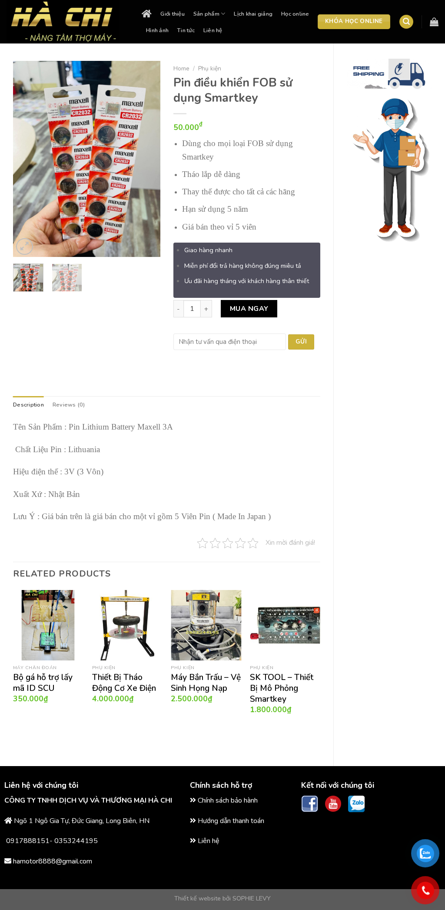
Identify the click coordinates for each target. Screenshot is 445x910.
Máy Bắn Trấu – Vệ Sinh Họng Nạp (206, 683)
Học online (295, 14)
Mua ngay (249, 308)
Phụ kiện (209, 68)
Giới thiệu (172, 14)
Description (28, 405)
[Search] (406, 22)
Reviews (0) (69, 405)
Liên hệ (212, 30)
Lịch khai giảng (253, 14)
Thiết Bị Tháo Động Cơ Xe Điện (124, 683)
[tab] (28, 404)
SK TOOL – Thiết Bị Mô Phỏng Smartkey (281, 688)
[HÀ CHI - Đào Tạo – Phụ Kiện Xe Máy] (68, 21)
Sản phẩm (206, 14)
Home (181, 68)
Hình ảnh (157, 30)
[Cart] (434, 21)
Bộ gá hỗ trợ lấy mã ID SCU (43, 683)
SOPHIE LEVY (251, 898)
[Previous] (27, 159)
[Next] (146, 159)
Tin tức (186, 30)
